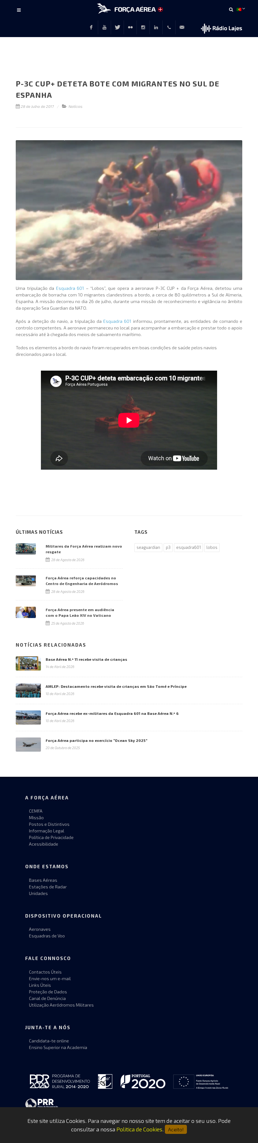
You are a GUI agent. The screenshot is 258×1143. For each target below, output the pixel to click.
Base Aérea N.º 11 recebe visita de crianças (86, 659)
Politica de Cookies (139, 1129)
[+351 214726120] (169, 27)
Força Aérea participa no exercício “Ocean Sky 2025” (96, 740)
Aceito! (176, 1129)
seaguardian (148, 547)
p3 (168, 547)
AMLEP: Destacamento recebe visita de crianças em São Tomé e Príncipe (116, 686)
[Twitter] (117, 27)
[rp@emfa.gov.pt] (182, 27)
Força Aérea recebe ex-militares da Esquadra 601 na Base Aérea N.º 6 (112, 713)
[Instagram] (143, 27)
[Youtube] (104, 27)
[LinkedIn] (156, 27)
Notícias (75, 106)
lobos (211, 547)
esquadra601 (188, 547)
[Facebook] (91, 27)
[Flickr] (130, 27)
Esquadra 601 (70, 288)
